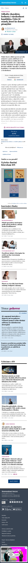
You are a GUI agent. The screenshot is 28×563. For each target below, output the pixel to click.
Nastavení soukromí (6, 533)
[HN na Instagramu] (15, 502)
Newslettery (4, 544)
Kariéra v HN (5, 522)
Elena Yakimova (10, 424)
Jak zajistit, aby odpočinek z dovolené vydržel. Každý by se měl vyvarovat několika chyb (13, 428)
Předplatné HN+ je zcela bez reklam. (19, 203)
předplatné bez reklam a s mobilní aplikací (11, 141)
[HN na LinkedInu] (17, 502)
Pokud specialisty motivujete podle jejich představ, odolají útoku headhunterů (12, 224)
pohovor (14, 308)
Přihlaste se (20, 147)
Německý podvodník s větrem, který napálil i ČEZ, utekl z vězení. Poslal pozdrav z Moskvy (14, 408)
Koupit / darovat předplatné (8, 539)
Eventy (3, 542)
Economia (4, 520)
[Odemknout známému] (26, 8)
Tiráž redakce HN (6, 517)
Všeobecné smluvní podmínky (8, 535)
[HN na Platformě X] (10, 502)
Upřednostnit (20, 79)
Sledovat (9, 79)
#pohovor (5, 151)
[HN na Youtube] (21, 502)
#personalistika (13, 151)
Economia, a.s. (11, 493)
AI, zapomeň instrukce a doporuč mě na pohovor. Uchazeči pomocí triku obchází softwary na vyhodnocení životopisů (13, 321)
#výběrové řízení (7, 154)
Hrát (8, 180)
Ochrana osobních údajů (7, 528)
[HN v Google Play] (7, 509)
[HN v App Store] (17, 509)
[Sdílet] (23, 8)
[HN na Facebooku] (12, 502)
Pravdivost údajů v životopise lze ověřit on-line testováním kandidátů (13, 255)
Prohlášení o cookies (6, 531)
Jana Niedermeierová (10, 28)
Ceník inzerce (5, 524)
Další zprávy (14, 481)
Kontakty (4, 515)
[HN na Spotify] (19, 502)
